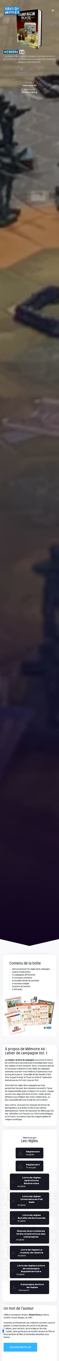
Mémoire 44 (29, 85)
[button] (53, 10)
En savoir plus (20, 1347)
